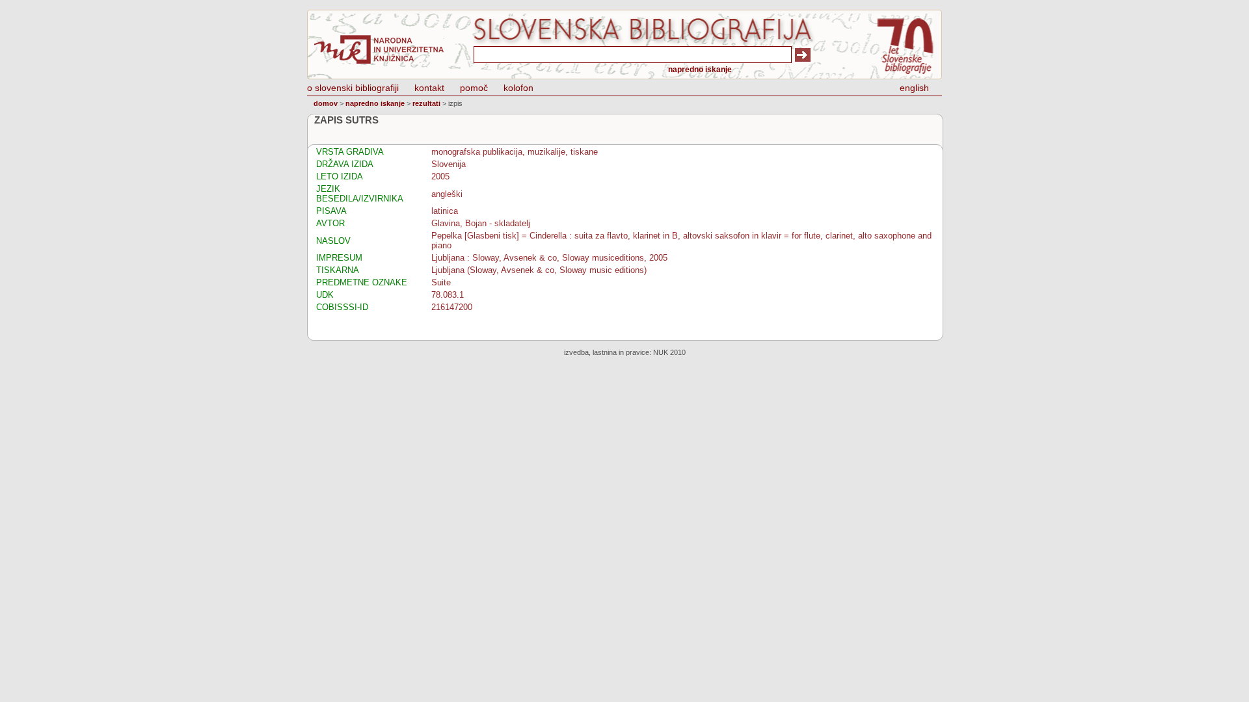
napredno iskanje (700, 69)
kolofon (518, 88)
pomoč (474, 88)
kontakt (429, 88)
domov (326, 103)
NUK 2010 (669, 352)
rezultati (426, 103)
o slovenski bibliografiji (353, 88)
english (914, 88)
